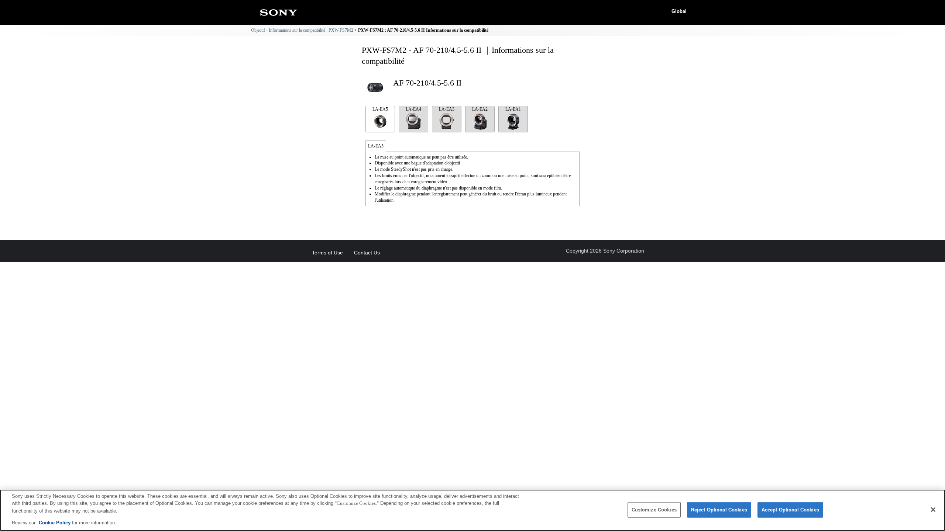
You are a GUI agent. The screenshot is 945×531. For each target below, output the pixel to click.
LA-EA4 (413, 109)
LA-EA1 (513, 109)
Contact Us (367, 252)
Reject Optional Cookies (719, 510)
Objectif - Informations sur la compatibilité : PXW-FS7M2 (302, 30)
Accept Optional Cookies (790, 510)
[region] (472, 510)
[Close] (933, 510)
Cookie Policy (55, 522)
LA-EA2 (480, 109)
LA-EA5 (380, 109)
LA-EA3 (446, 109)
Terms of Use (327, 252)
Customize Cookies (654, 510)
